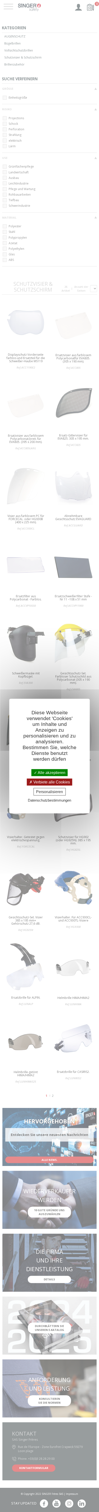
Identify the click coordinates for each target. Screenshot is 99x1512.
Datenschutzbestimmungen (49, 800)
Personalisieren (49, 792)
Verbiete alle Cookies (51, 782)
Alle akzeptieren (51, 772)
